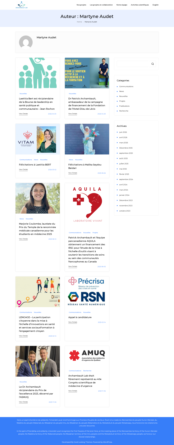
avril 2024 (123, 185)
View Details (23, 114)
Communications (26, 160)
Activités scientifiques (140, 5)
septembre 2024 (126, 179)
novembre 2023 (125, 206)
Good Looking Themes (83, 442)
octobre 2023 (124, 211)
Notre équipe (121, 5)
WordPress (107, 442)
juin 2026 (123, 132)
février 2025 (124, 174)
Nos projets (81, 5)
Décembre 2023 (126, 200)
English (155, 5)
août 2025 (123, 158)
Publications (124, 106)
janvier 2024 (124, 195)
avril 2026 (123, 137)
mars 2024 (123, 190)
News (36, 160)
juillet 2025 (123, 164)
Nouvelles (23, 94)
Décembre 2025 (126, 148)
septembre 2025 (126, 153)
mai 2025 (123, 169)
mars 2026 (123, 143)
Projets (95, 233)
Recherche (87, 371)
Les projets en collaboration (101, 5)
